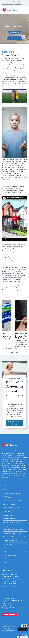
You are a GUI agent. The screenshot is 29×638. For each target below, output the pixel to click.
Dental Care (5, 489)
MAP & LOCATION (9, 614)
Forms (4, 551)
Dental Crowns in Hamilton (12, 507)
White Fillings (7, 515)
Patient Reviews (7, 544)
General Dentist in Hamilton (12, 493)
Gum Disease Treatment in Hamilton (15, 537)
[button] (25, 634)
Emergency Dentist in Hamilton (13, 529)
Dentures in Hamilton (10, 540)
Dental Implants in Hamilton (12, 500)
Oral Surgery (7, 497)
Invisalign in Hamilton (10, 526)
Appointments (6, 548)
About (4, 559)
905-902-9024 (9, 605)
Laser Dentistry (8, 511)
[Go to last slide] (3, 326)
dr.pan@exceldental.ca (9, 608)
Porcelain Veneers (9, 518)
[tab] (11, 352)
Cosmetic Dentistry (9, 504)
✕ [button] (27, 627)
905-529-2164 (18, 4)
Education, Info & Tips (9, 555)
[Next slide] (26, 326)
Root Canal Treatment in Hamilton (14, 533)
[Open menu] (25, 10)
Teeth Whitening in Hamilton (12, 522)
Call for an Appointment (8, 4)
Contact (4, 562)
